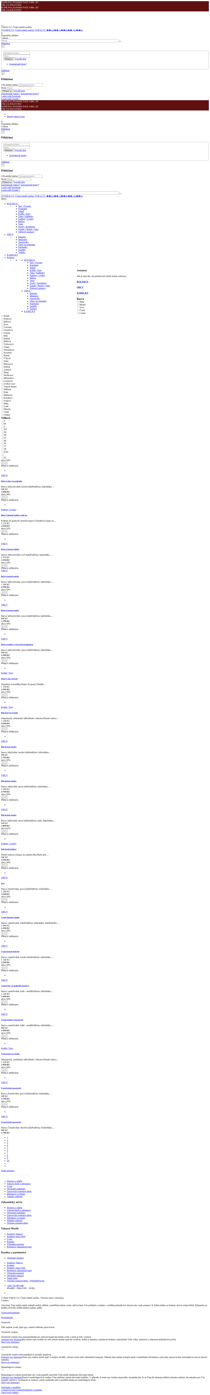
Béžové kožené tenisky (10, 576)
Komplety (22, 209)
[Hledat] (120, 41)
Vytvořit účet (20, 59)
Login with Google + (10, 99)
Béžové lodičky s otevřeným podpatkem (17, 644)
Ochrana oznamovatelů (17, 1223)
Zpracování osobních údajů (19, 1191)
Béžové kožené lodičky (10, 549)
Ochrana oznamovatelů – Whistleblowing (25, 1281)
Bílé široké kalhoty (8, 849)
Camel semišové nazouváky (12, 1020)
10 (8, 1161)
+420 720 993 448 (15, 1285)
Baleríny (22, 237)
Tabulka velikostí (14, 1196)
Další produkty (8, 1171)
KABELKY (29, 311)
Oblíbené (5, 70)
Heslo (4, 88)
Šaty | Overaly (24, 206)
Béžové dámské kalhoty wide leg (14, 515)
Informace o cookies (16, 1194)
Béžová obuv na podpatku (11, 481)
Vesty (20, 224)
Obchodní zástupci (15, 1258)
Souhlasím (15, 1312)
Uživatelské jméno (9, 85)
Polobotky (23, 247)
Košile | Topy (24, 214)
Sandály (22, 250)
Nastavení (5, 1312)
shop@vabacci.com (16, 116)
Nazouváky (23, 242)
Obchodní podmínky (16, 1189)
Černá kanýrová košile (10, 1054)
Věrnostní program (15, 1244)
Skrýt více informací (10, 1342)
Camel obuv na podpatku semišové (15, 986)
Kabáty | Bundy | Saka (28, 229)
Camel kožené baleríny (10, 951)
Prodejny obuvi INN (16, 1236)
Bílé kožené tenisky (9, 747)
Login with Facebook (11, 96)
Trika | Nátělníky (25, 216)
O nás (9, 1186)
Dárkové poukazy (26, 232)
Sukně (21, 211)
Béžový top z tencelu (9, 679)
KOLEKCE (29, 260)
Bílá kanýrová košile (9, 713)
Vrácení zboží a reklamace (19, 1183)
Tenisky (21, 252)
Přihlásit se (7, 91)
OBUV (27, 291)
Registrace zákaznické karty (19, 1247)
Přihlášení (5, 43)
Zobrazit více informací (11, 1339)
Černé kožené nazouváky (11, 1088)
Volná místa (12, 1278)
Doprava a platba (14, 1181)
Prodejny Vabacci (15, 1234)
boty (3, 883)
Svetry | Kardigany (26, 226)
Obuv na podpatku (26, 244)
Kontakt (10, 1241)
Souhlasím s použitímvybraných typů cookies (12, 1388)
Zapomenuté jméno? (10, 94)
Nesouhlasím (7, 1317)
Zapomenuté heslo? (18, 64)
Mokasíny (22, 239)
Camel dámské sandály (10, 917)
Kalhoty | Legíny (26, 219)
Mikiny (21, 221)
